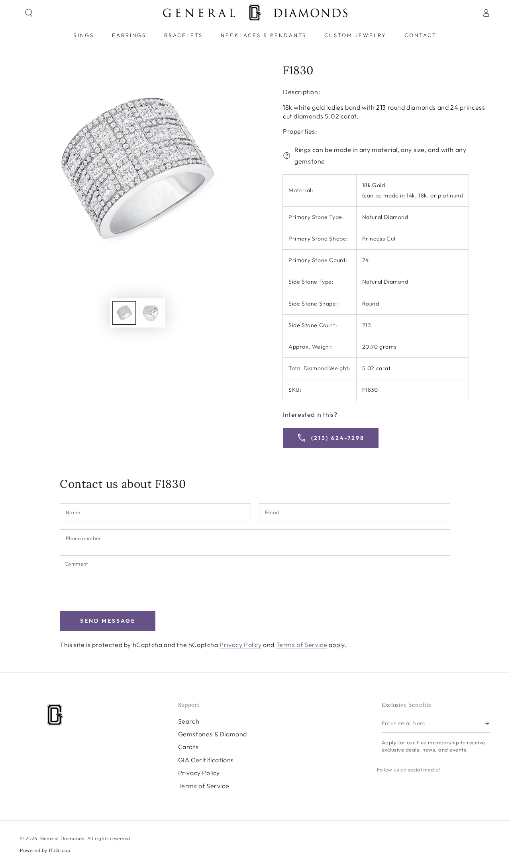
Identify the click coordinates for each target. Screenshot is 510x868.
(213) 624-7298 (331, 438)
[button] (28, 13)
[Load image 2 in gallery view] (151, 313)
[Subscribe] (487, 723)
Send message (107, 620)
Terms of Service (302, 645)
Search (189, 721)
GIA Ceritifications (206, 760)
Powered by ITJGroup (45, 850)
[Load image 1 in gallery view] (124, 313)
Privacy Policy (240, 645)
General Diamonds (62, 838)
